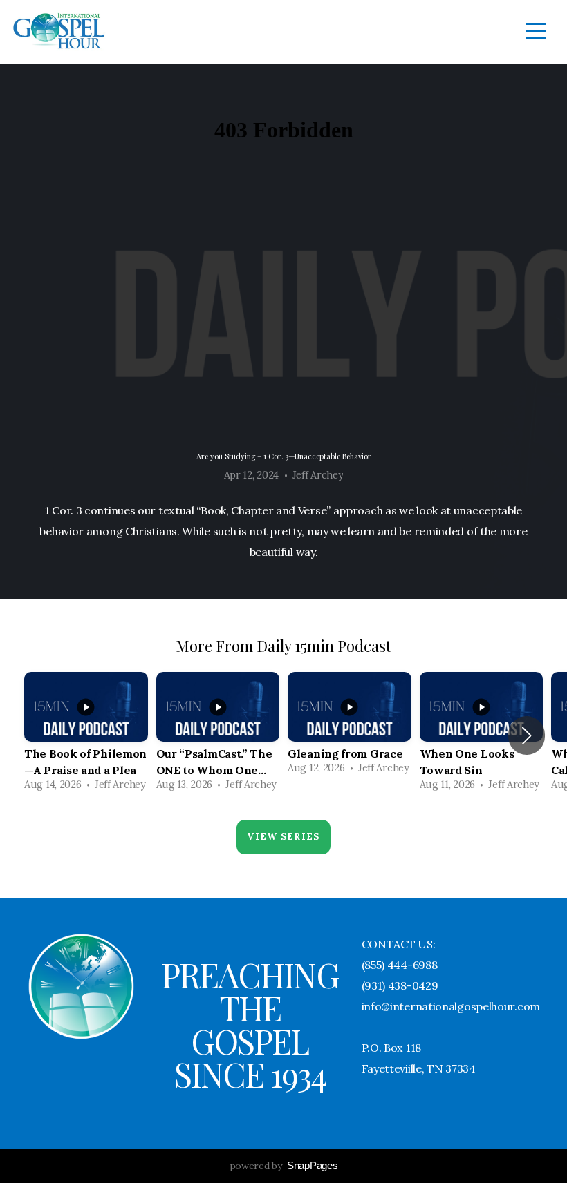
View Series (283, 837)
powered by (284, 1166)
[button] (526, 735)
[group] (86, 735)
